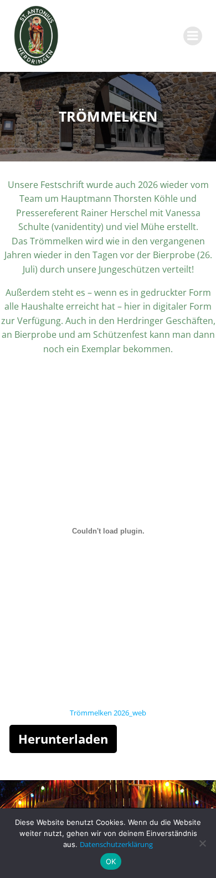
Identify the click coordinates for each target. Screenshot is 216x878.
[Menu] (192, 36)
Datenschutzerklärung (116, 844)
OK (111, 861)
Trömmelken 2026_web (108, 713)
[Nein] (202, 843)
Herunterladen (63, 738)
